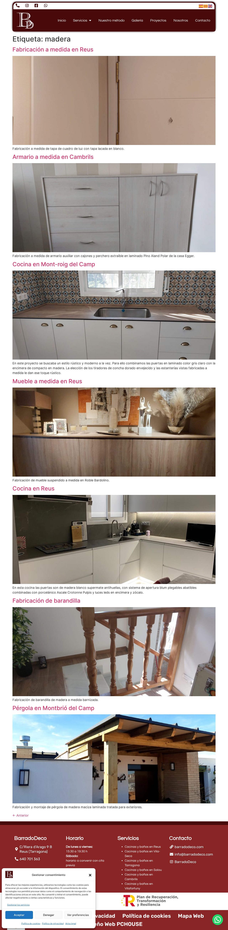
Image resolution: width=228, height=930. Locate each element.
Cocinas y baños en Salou (143, 870)
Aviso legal (70, 923)
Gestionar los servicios (18, 904)
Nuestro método (112, 20)
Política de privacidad (53, 923)
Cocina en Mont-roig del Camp (53, 264)
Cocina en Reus (33, 488)
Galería (137, 20)
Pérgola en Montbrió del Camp (53, 708)
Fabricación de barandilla (46, 600)
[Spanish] (201, 6)
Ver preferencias (78, 915)
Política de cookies (30, 923)
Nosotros (180, 20)
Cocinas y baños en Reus (143, 846)
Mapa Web (191, 916)
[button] (90, 875)
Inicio (62, 20)
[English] (210, 6)
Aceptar (19, 915)
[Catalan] (205, 6)
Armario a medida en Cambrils (53, 156)
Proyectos (158, 20)
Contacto (202, 20)
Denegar (48, 915)
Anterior (20, 815)
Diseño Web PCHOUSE (114, 924)
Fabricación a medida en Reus (52, 49)
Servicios (80, 20)
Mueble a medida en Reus (47, 381)
